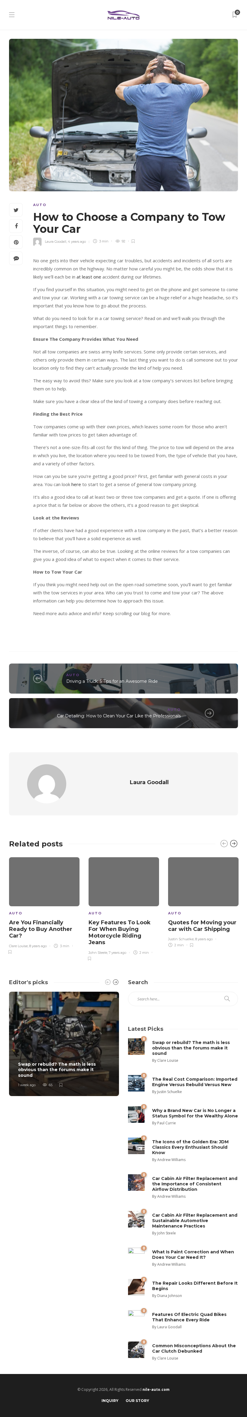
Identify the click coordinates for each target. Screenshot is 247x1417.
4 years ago (77, 241)
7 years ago (117, 952)
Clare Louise (18, 946)
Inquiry (110, 1400)
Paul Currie (166, 1123)
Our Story (137, 1400)
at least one (89, 277)
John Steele (98, 952)
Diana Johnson (169, 1295)
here (76, 484)
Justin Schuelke (181, 939)
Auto (39, 205)
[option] (44, 904)
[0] (136, 1046)
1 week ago (27, 1085)
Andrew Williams (171, 1159)
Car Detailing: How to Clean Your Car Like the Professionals (119, 716)
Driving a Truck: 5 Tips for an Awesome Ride (112, 681)
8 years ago (38, 946)
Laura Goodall (55, 241)
